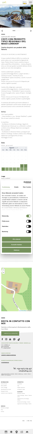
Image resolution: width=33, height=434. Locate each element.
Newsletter (19, 383)
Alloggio (19, 391)
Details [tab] (16, 187)
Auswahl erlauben (16, 244)
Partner (2, 411)
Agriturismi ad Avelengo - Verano (24, 403)
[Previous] (2, 30)
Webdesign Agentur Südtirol (3, 421)
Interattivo (20, 382)
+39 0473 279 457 (6, 347)
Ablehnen (16, 250)
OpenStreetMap (23, 310)
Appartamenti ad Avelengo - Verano (23, 399)
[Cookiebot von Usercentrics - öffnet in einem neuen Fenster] (23, 182)
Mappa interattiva (21, 387)
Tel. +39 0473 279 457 (22, 369)
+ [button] (3, 270)
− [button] (3, 272)
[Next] (30, 30)
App (18, 385)
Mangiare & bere (4, 391)
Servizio (3, 406)
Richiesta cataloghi (5, 407)
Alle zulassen (16, 239)
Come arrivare (4, 383)
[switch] (28, 221)
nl (31, 420)
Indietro (25, 7)
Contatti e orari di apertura (8, 355)
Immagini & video (21, 389)
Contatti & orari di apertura (6, 393)
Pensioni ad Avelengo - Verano (23, 401)
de (23, 420)
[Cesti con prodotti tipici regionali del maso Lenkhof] (16, 288)
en (28, 420)
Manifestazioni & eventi (6, 389)
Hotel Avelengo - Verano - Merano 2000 (24, 396)
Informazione (4, 382)
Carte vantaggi (4, 387)
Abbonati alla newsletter (11, 333)
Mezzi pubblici (4, 385)
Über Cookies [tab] (27, 187)
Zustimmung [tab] (6, 187)
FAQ (2, 409)
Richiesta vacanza (21, 393)
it (25, 420)
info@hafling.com (25, 371)
